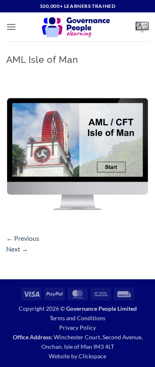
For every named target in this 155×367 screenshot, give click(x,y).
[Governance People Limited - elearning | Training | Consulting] (75, 26)
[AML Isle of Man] (77, 151)
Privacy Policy (77, 327)
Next (17, 249)
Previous (22, 238)
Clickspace (92, 356)
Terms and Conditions (77, 317)
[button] (11, 27)
